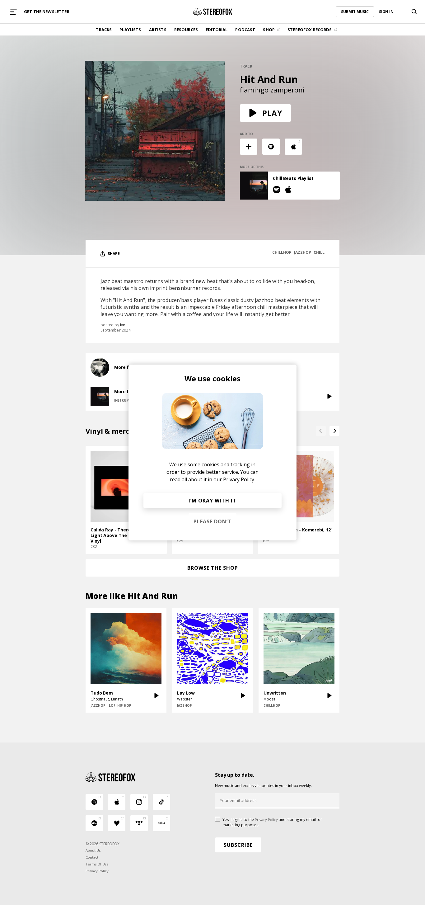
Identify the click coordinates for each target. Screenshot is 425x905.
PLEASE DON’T (212, 521)
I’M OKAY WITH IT (212, 500)
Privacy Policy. (239, 479)
